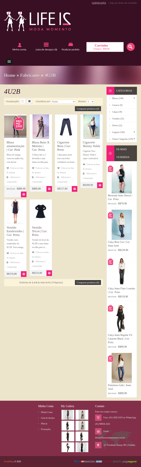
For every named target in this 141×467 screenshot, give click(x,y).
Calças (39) (117, 112)
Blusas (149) (117, 98)
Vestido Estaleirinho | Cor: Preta (15, 231)
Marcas (44, 423)
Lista (22, 101)
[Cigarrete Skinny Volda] (83, 127)
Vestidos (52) (118, 118)
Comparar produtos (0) (88, 108)
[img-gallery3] (68, 436)
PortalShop (9, 461)
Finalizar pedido (70, 49)
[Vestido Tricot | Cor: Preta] (33, 212)
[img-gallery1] (68, 426)
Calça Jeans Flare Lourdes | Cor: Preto (121, 290)
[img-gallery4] (81, 436)
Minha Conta (46, 412)
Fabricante (30, 75)
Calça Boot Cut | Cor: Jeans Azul (119, 244)
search (131, 47)
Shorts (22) (117, 125)
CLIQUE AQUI (99, 3)
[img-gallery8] (68, 415)
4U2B (50, 75)
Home (9, 75)
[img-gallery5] (68, 447)
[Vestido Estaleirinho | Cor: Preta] (7, 212)
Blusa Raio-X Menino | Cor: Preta (40, 146)
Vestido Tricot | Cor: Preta (39, 231)
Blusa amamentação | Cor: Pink (15, 146)
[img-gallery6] (81, 415)
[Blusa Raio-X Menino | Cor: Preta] (33, 127)
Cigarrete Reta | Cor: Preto (64, 146)
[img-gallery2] (81, 426)
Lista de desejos (48, 418)
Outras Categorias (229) (122, 139)
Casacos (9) (117, 105)
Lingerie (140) (118, 132)
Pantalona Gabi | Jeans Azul (119, 387)
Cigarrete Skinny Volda (91, 144)
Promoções (46, 429)
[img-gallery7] (81, 447)
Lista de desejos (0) (46, 49)
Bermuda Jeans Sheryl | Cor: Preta (120, 197)
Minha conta (19, 49)
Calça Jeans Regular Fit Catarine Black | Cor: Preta (120, 339)
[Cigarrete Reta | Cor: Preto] (58, 127)
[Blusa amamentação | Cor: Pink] (7, 127)
